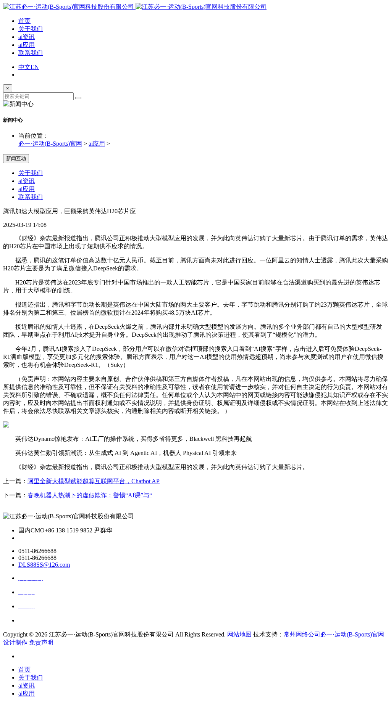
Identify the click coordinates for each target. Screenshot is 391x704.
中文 (24, 67)
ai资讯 (26, 37)
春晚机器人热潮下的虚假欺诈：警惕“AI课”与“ (89, 495)
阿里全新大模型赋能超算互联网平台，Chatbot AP (93, 481)
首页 (24, 21)
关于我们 (30, 29)
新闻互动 (16, 158)
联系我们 (30, 53)
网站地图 (239, 634)
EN (35, 67)
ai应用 (26, 45)
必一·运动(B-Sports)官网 (50, 143)
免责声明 (41, 642)
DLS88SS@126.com (44, 564)
